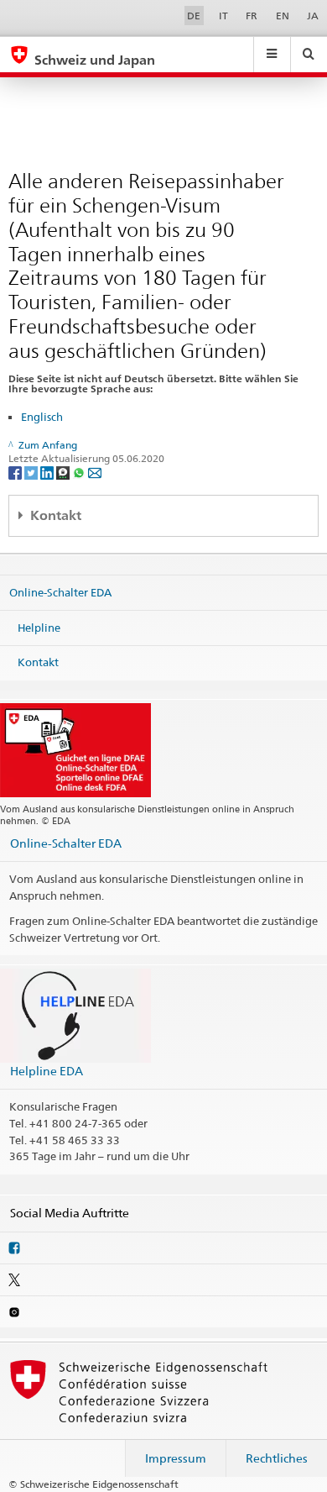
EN (282, 15)
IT (223, 15)
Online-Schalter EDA (60, 592)
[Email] (94, 471)
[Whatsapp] (80, 471)
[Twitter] (32, 471)
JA (313, 15)
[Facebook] (16, 471)
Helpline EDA (46, 1071)
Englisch (42, 416)
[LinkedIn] (48, 471)
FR (251, 15)
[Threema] (64, 471)
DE (193, 15)
